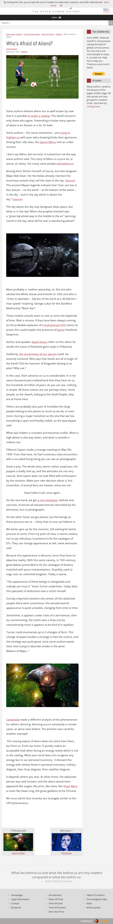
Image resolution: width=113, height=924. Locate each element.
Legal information (20, 899)
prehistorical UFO (55, 325)
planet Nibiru (48, 142)
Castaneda (12, 719)
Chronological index (96, 899)
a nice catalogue (47, 500)
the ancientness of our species (38, 354)
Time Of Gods (56, 903)
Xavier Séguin (11, 49)
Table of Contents (95, 895)
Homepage (16, 895)
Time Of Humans (57, 907)
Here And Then (56, 911)
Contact (15, 903)
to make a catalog (39, 116)
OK (61, 5)
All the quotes (93, 907)
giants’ (61, 330)
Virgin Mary (70, 786)
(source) (70, 180)
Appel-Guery (39, 342)
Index (89, 903)
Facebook (16, 907)
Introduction (55, 895)
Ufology (24, 51)
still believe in (65, 163)
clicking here (93, 106)
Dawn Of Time (56, 899)
